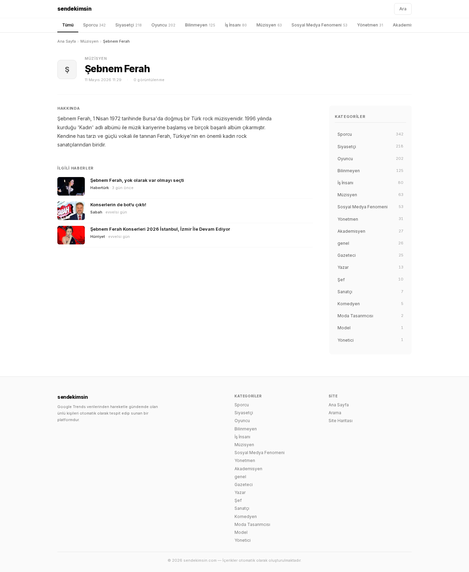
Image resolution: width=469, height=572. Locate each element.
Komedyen (246, 516)
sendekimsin (74, 8)
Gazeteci (244, 484)
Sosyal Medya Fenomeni (319, 25)
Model (241, 532)
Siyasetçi (128, 25)
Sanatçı (242, 508)
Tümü (67, 25)
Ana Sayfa (66, 41)
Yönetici (243, 540)
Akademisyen (410, 25)
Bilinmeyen (200, 25)
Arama (335, 412)
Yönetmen (370, 25)
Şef (238, 500)
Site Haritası (341, 420)
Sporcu (94, 25)
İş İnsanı (236, 25)
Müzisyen (269, 25)
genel (240, 476)
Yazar (240, 492)
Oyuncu (163, 25)
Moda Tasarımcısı (252, 524)
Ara (403, 8)
